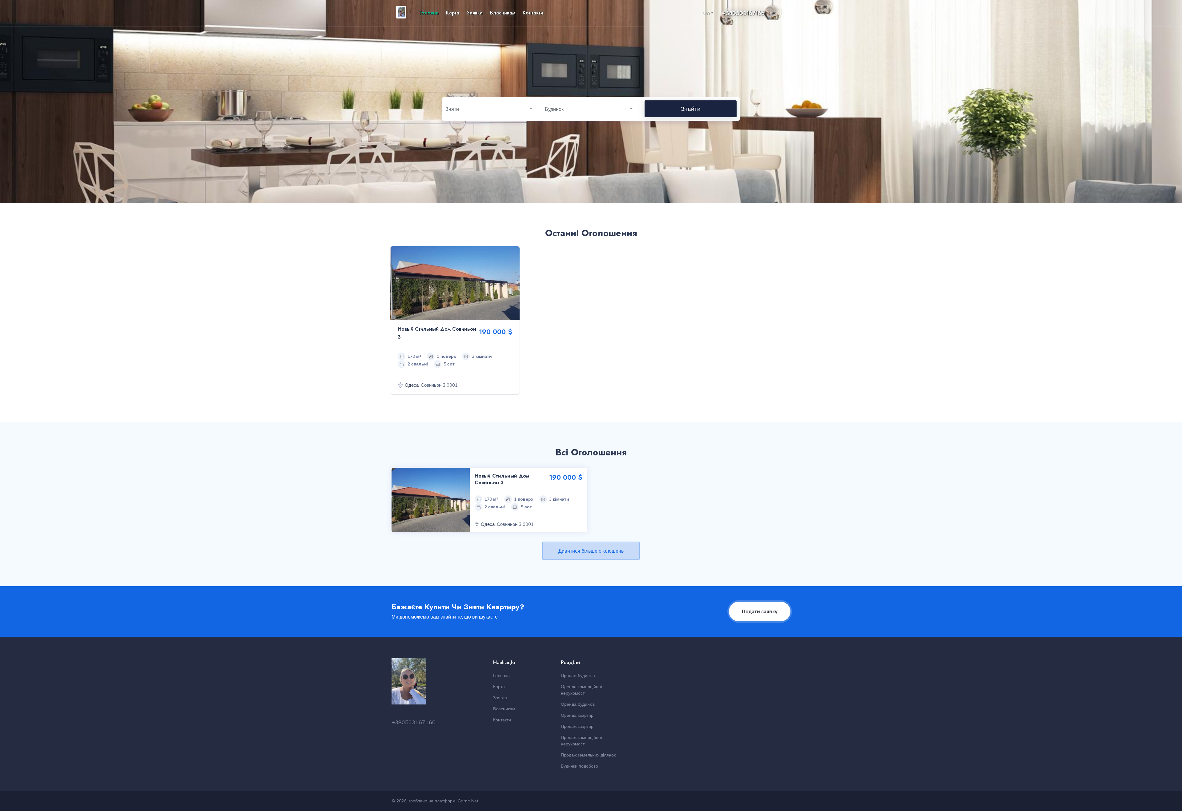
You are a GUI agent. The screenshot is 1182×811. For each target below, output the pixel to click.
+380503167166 (743, 13)
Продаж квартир (577, 726)
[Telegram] (786, 13)
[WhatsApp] (779, 13)
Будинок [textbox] (554, 109)
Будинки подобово (579, 766)
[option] (455, 322)
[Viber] (772, 13)
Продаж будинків (578, 675)
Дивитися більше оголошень (591, 551)
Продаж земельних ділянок (588, 755)
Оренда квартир (577, 715)
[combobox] (710, 13)
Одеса (412, 385)
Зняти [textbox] (452, 109)
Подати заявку (760, 611)
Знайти (691, 108)
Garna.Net (468, 801)
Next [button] (513, 283)
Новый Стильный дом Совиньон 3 (502, 479)
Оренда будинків (578, 704)
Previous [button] (396, 283)
